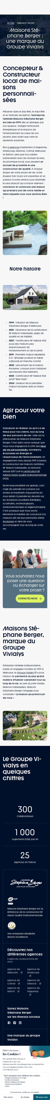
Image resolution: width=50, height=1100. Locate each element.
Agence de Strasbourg (33, 971)
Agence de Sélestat (33, 982)
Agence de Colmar (13, 982)
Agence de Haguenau (33, 990)
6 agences (14, 147)
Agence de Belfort (13, 990)
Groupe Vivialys (25, 672)
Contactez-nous (27, 598)
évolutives (8, 521)
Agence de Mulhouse (13, 971)
